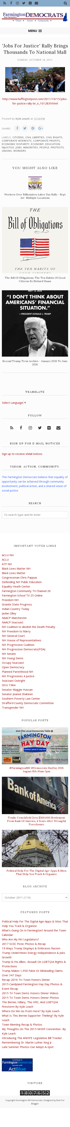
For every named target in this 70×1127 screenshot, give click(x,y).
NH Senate (9, 654)
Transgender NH (13, 707)
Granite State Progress (17, 604)
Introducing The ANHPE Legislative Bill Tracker (32, 1038)
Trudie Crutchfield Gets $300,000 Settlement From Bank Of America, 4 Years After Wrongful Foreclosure (36, 821)
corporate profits (46, 140)
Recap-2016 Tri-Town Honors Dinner (26, 979)
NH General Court (13, 636)
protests (57, 147)
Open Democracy (13, 667)
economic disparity (15, 144)
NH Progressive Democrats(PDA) (23, 649)
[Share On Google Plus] (40, 128)
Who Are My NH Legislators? (20, 939)
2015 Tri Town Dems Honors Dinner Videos (30, 993)
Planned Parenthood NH (17, 671)
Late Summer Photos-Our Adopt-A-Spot (28, 1047)
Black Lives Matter (14, 573)
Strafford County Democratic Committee (28, 703)
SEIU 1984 (8, 685)
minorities (30, 147)
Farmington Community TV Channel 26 (26, 591)
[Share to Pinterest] (32, 128)
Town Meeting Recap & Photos (22, 1024)
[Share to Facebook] (17, 128)
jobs (19, 147)
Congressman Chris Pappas (19, 577)
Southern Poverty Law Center (21, 698)
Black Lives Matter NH (16, 568)
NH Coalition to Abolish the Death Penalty (28, 627)
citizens (18, 137)
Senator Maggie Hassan (17, 689)
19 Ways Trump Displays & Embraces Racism (31, 948)
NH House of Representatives (21, 640)
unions (7, 150)
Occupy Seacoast (13, 662)
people (44, 147)
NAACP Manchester (14, 618)
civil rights (54, 137)
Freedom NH (10, 600)
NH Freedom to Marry (16, 631)
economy (37, 144)
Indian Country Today (15, 609)
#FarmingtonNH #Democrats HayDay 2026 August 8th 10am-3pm (36, 769)
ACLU (5, 559)
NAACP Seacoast (12, 622)
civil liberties (35, 137)
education (52, 144)
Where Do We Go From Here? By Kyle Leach (30, 1011)
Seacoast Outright (13, 680)
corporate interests (17, 140)
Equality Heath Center (16, 586)
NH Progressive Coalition (18, 645)
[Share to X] (25, 128)
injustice (8, 147)
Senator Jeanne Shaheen (17, 694)
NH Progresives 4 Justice (18, 676)
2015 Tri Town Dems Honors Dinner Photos (30, 997)
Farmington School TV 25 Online (22, 595)
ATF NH (7, 564)
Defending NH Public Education (22, 582)
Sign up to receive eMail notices (22, 454)
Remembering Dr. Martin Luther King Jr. (27, 1042)
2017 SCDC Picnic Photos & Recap (24, 944)
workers (19, 150)
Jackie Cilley (9, 613)
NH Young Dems (12, 658)
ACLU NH (8, 555)
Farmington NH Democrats (29, 1100)
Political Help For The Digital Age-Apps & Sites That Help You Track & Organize (36, 872)
